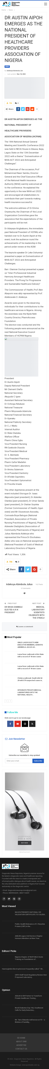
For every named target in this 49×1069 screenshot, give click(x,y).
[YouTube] (18, 724)
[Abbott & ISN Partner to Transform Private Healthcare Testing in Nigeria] (7, 999)
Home (22, 1038)
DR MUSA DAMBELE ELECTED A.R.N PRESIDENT (13, 610)
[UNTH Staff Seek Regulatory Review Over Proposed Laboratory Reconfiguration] (7, 978)
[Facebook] (10, 724)
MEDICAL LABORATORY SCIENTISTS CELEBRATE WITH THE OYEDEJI (36, 612)
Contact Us (21, 1049)
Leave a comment (25, 627)
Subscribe (38, 761)
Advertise (21, 1045)
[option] (24, 669)
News (7, 66)
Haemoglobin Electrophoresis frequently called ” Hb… (23, 969)
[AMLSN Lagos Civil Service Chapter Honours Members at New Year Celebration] (7, 939)
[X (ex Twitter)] (32, 724)
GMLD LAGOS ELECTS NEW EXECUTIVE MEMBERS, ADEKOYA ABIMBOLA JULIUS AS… (30, 644)
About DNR (21, 1042)
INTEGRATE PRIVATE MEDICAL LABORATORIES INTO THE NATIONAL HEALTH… (29, 692)
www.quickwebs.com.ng (30, 1065)
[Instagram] (25, 724)
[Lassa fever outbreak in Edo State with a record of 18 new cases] (10, 657)
